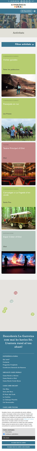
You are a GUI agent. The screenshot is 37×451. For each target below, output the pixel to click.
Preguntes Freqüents (10, 365)
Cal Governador (8, 402)
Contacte (6, 362)
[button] (15, 293)
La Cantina (6, 397)
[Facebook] (21, 1)
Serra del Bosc (8, 391)
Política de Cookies (29, 419)
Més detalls (6, 438)
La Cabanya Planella (10, 399)
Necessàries (8, 432)
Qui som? (6, 359)
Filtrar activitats (23, 44)
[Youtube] (29, 1)
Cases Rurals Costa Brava (12, 381)
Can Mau (6, 389)
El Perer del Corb (9, 394)
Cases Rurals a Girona (10, 375)
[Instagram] (27, 1)
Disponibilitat (27, 11)
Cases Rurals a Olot (10, 378)
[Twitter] (24, 1)
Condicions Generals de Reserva (14, 367)
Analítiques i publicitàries (11, 434)
